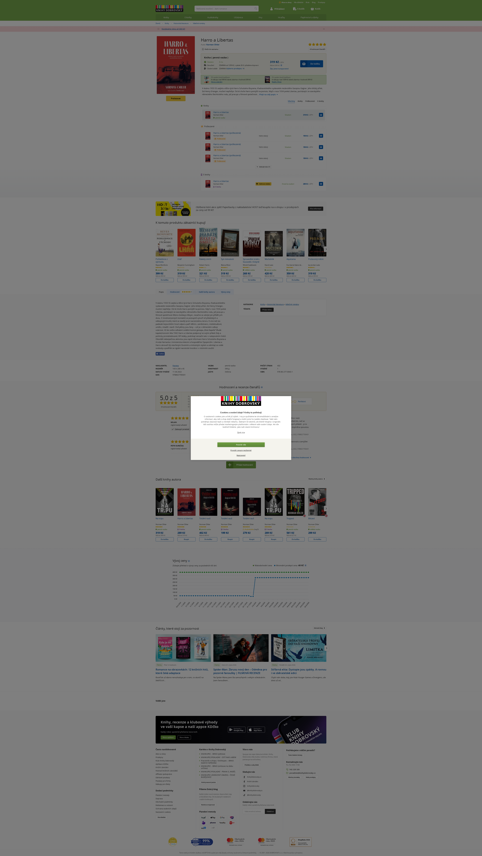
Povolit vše (241, 445)
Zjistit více (241, 432)
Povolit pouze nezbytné (240, 450)
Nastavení (241, 455)
